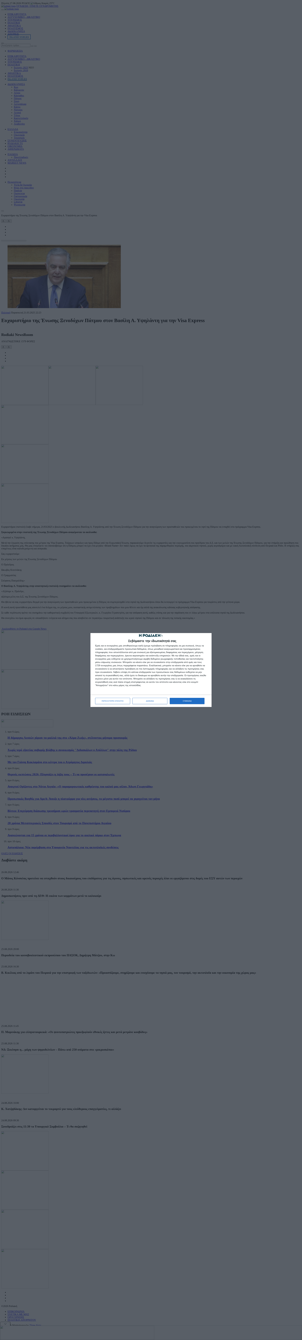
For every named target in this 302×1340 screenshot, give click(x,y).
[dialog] (151, 670)
